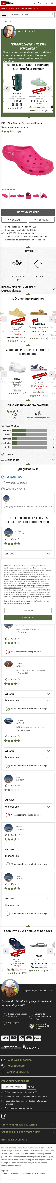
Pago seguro (13, 1022)
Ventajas (9, 553)
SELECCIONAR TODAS (28, 617)
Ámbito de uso (12, 700)
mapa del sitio (39, 1173)
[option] (28, 160)
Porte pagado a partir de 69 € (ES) (20, 226)
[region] (28, 591)
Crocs (5, 123)
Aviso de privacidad (23, 603)
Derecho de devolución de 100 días (21, 230)
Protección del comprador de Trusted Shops (25, 239)
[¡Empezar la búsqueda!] (52, 14)
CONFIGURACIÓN (28, 610)
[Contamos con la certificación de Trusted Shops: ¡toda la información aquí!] (32, 1026)
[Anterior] (7, 88)
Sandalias (7, 21)
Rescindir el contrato (14, 1139)
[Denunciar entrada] (19, 539)
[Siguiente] (49, 88)
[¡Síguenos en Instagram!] (5, 1117)
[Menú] (4, 14)
